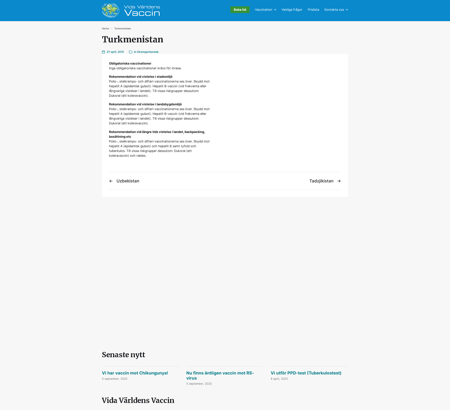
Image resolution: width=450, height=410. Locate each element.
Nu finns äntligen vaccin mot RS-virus (220, 375)
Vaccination (263, 9)
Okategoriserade (148, 51)
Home (105, 28)
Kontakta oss (334, 9)
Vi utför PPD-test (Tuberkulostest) (306, 373)
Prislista (313, 9)
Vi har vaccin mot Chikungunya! (135, 373)
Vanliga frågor (292, 9)
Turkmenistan (122, 28)
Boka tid (240, 9)
